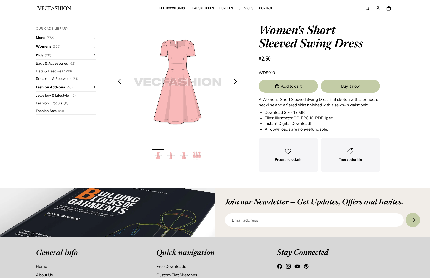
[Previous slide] (118, 81)
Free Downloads (171, 266)
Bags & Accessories (55, 63)
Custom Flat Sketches (176, 274)
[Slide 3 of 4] (183, 155)
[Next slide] (236, 81)
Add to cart (291, 86)
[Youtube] (297, 266)
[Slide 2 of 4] (170, 155)
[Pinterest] (306, 266)
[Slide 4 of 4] (196, 155)
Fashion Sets (50, 111)
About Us (44, 274)
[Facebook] (280, 266)
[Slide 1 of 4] (158, 155)
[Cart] (388, 8)
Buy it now (350, 86)
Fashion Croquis (52, 103)
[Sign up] (413, 220)
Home (41, 266)
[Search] (367, 8)
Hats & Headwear (54, 71)
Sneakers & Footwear (57, 78)
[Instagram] (288, 266)
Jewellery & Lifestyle (56, 95)
